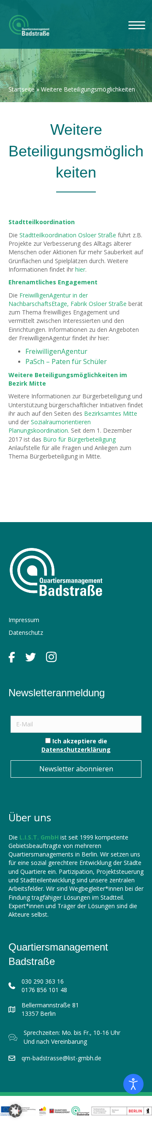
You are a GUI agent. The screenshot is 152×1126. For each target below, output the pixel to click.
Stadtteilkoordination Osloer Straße (67, 235)
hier (80, 269)
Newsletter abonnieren (76, 768)
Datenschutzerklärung (76, 749)
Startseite (21, 89)
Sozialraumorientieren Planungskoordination (49, 426)
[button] (15, 1110)
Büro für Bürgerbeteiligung (79, 439)
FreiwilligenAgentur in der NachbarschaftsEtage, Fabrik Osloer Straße (67, 299)
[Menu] (137, 25)
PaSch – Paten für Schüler (66, 361)
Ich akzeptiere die (76, 745)
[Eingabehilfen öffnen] (133, 1084)
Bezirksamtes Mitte (110, 413)
